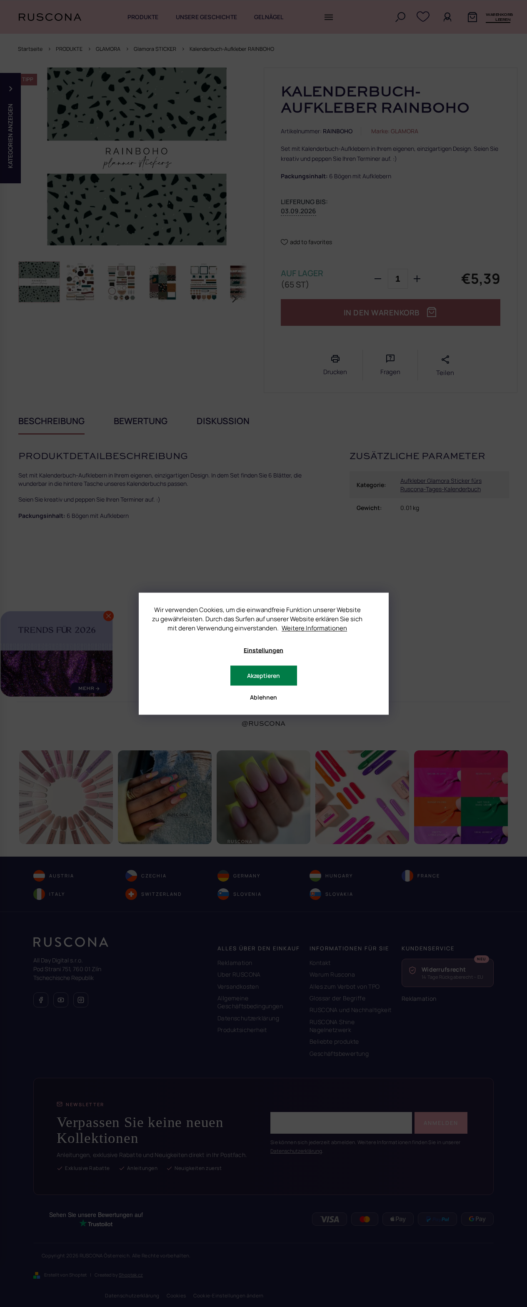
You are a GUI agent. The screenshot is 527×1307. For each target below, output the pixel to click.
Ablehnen (263, 697)
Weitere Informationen (314, 627)
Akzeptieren (263, 675)
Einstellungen (263, 650)
